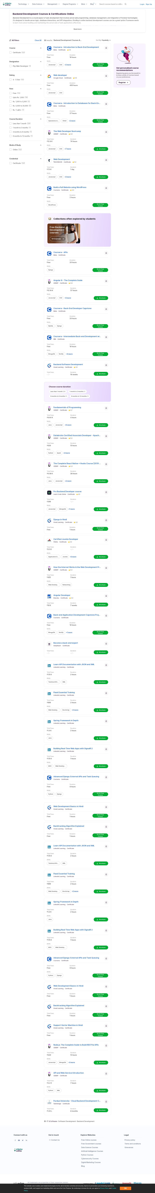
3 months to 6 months (21, 132)
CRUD (64, 121)
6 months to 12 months (21, 136)
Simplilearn (57, 646)
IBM (54, 339)
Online (15, 150)
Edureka (56, 598)
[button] (103, 40)
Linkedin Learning (59, 667)
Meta (55, 50)
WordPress (52, 205)
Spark (59, 453)
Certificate (17, 52)
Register (122, 82)
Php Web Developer (20, 66)
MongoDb (51, 354)
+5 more (68, 425)
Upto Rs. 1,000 (18, 97)
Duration (72, 55)
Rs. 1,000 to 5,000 (20, 102)
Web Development (54, 585)
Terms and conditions (133, 1144)
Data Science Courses (89, 1147)
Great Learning (58, 367)
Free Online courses (88, 1140)
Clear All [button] (38, 40)
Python (50, 453)
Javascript (51, 65)
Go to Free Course (100, 65)
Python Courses (87, 1155)
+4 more (69, 354)
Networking (66, 585)
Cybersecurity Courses (90, 1159)
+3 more (68, 177)
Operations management (54, 121)
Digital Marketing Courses (91, 1162)
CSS (60, 65)
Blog (83, 1166)
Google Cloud (58, 78)
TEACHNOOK (57, 162)
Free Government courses (91, 1144)
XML (64, 682)
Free (14, 93)
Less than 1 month (19, 123)
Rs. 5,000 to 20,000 (20, 106)
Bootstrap (66, 710)
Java (50, 425)
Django (50, 270)
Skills (48, 61)
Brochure (102, 149)
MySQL (50, 326)
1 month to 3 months (20, 128)
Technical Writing (54, 682)
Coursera (56, 190)
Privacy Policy (104, 1188)
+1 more (71, 509)
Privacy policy (130, 1140)
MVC (50, 766)
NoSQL (61, 354)
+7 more (68, 149)
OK (125, 1188)
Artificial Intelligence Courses (92, 1151)
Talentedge (57, 1103)
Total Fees (50, 55)
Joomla (65, 557)
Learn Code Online (59, 494)
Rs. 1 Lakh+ (17, 110)
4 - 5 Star (16, 80)
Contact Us (55, 1140)
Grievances (129, 1147)
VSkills (55, 542)
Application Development (54, 557)
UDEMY (55, 134)
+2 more (68, 65)
